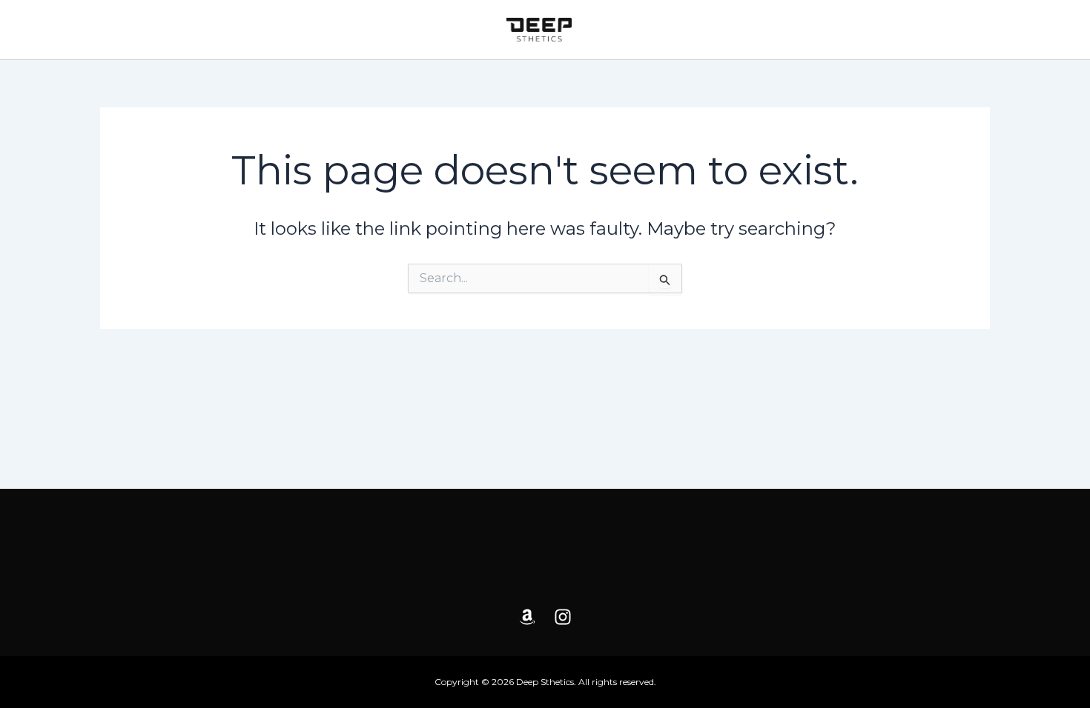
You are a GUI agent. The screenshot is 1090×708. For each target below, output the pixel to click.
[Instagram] (563, 617)
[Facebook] (527, 617)
